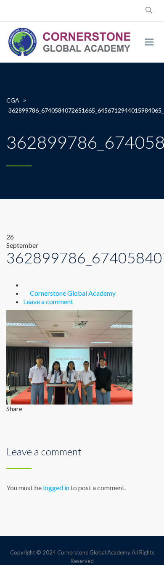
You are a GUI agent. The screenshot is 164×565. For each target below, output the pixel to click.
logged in (56, 487)
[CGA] (69, 42)
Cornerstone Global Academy (73, 293)
